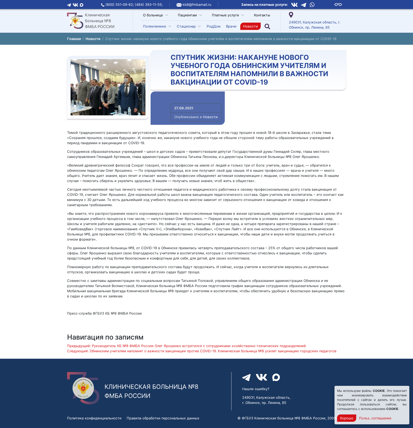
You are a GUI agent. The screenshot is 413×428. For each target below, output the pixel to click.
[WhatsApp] (312, 4)
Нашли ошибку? (255, 389)
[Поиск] (267, 26)
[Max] (81, 4)
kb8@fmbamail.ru (197, 4)
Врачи (231, 26)
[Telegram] (69, 4)
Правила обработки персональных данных (163, 418)
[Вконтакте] (75, 4)
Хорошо (346, 418)
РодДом (213, 26)
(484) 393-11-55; (149, 4)
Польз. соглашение (375, 418)
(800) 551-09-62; (120, 4)
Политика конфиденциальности (94, 418)
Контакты (262, 15)
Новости (250, 26)
